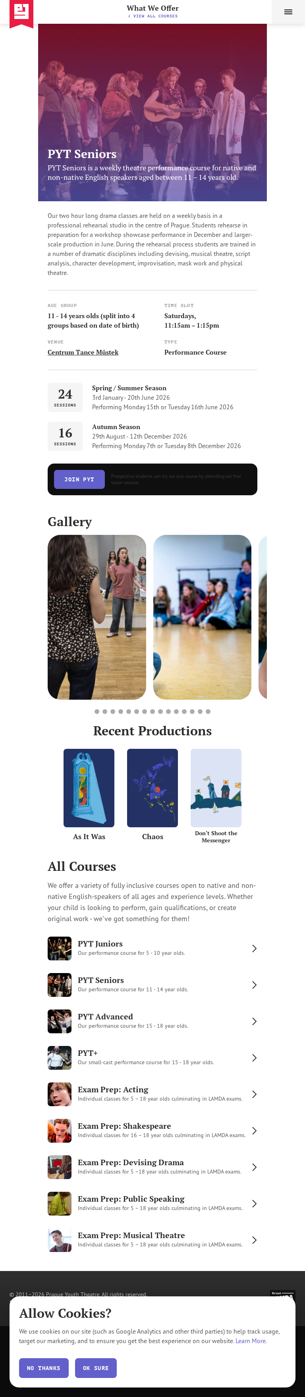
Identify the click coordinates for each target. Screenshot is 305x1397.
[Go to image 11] (176, 711)
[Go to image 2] (104, 711)
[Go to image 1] (97, 711)
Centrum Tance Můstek (83, 352)
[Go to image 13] (192, 711)
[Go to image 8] (152, 711)
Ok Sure (96, 1368)
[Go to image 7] (144, 711)
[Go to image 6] (136, 711)
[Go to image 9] (160, 711)
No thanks (44, 1368)
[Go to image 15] (208, 711)
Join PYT (79, 479)
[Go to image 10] (168, 711)
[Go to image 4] (120, 711)
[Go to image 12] (184, 711)
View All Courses (155, 16)
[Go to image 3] (112, 711)
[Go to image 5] (128, 711)
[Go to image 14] (200, 711)
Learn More (251, 1341)
